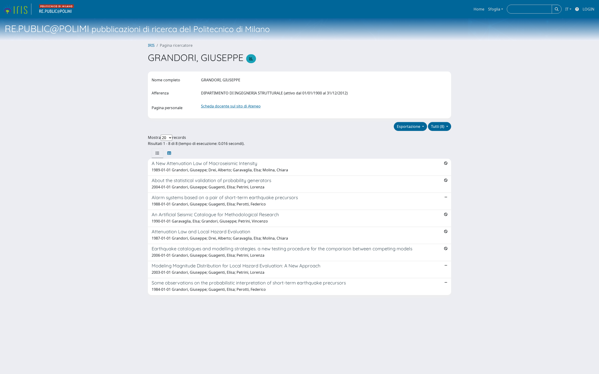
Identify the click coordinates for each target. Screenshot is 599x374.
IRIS (151, 45)
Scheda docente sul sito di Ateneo (231, 106)
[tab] (157, 153)
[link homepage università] (56, 9)
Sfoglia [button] (494, 9)
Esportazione (409, 126)
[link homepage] (17, 9)
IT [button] (567, 9)
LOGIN (588, 9)
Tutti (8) (438, 126)
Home (479, 9)
